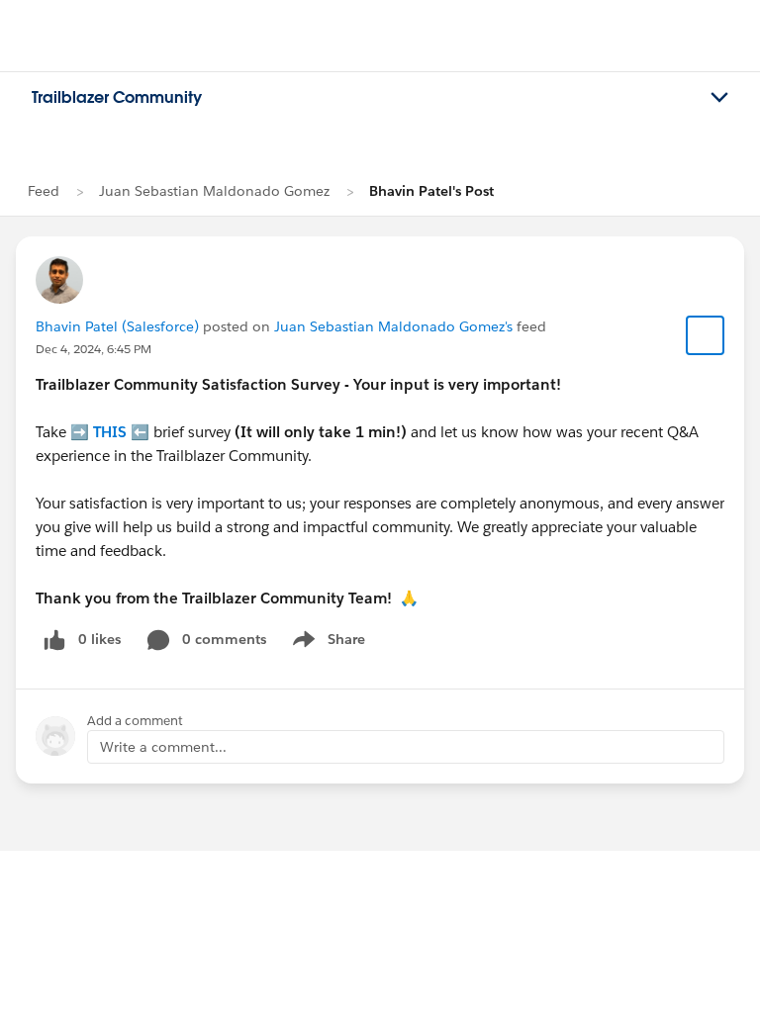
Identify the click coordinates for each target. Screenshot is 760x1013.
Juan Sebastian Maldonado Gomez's (393, 326)
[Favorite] (705, 335)
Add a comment (135, 720)
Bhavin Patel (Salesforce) (117, 326)
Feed (43, 191)
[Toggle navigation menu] (719, 98)
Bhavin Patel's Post (431, 191)
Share (326, 643)
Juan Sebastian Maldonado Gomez (214, 191)
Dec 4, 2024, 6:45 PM (93, 348)
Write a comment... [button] (163, 747)
